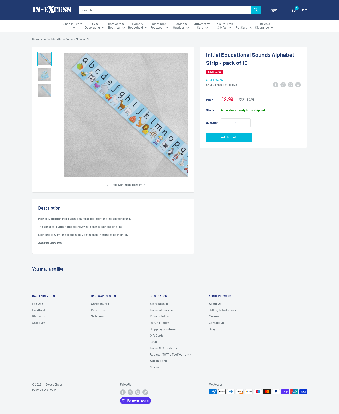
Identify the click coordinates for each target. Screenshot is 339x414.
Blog (212, 329)
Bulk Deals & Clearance (264, 25)
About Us (215, 303)
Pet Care (242, 27)
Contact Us (216, 322)
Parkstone (98, 310)
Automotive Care (202, 25)
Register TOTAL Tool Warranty (170, 354)
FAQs (153, 341)
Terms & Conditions (163, 348)
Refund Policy (159, 322)
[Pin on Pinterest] (283, 84)
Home (35, 39)
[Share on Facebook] (275, 84)
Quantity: (212, 122)
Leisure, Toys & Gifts (224, 25)
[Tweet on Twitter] (290, 84)
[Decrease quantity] (225, 123)
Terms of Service (161, 310)
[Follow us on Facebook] (123, 392)
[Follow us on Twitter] (130, 392)
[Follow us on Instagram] (137, 392)
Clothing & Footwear (158, 25)
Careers (214, 316)
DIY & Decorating (92, 25)
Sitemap (155, 367)
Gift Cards (157, 335)
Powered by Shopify (44, 389)
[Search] (256, 10)
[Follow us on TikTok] (145, 392)
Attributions (158, 360)
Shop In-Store (72, 23)
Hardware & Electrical (115, 25)
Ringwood (39, 316)
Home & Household (135, 25)
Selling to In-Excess (222, 310)
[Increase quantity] (246, 123)
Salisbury (38, 322)
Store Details (159, 303)
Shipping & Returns (163, 329)
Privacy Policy (159, 316)
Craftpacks (214, 79)
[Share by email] (298, 84)
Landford (38, 310)
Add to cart (228, 137)
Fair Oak (37, 303)
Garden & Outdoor (180, 25)
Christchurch (100, 303)
